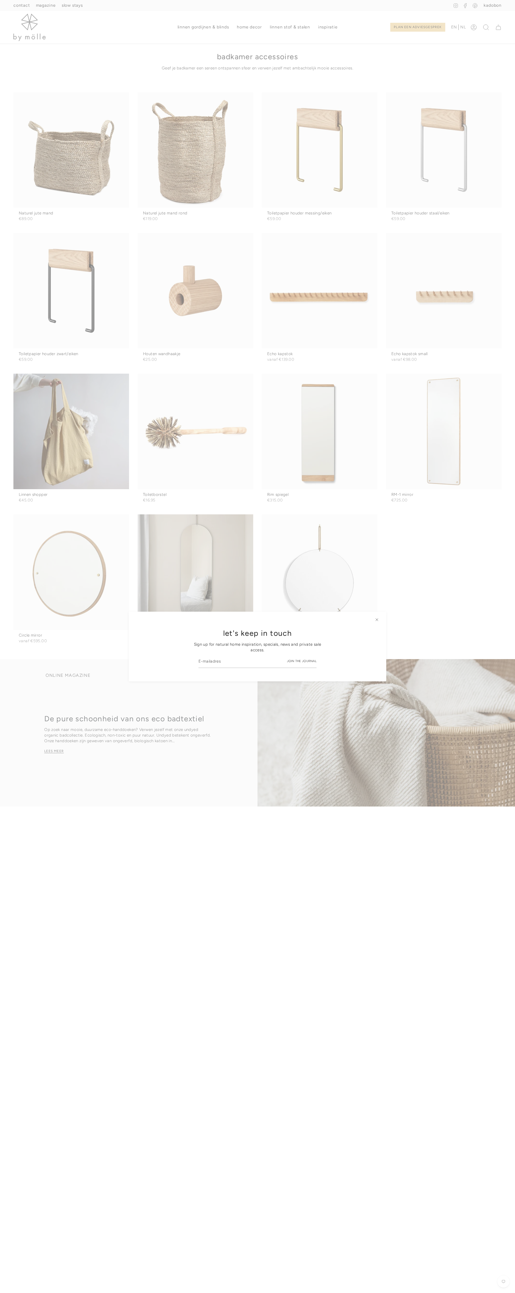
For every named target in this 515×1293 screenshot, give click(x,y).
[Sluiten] (377, 620)
